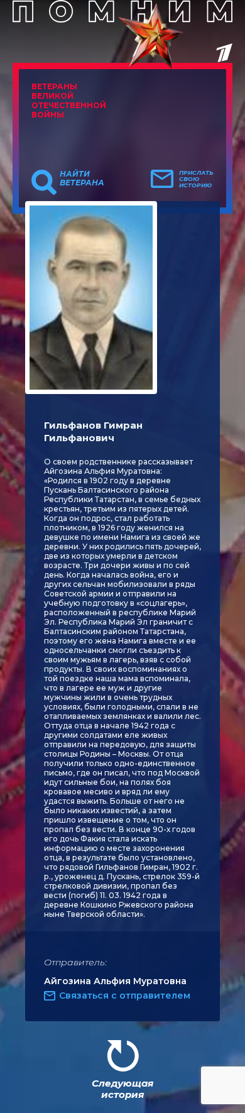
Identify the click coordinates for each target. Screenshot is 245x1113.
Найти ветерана (82, 178)
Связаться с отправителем (124, 995)
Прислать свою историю (196, 179)
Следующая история (122, 1088)
